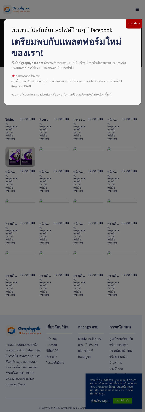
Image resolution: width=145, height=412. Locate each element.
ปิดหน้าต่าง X (133, 23)
